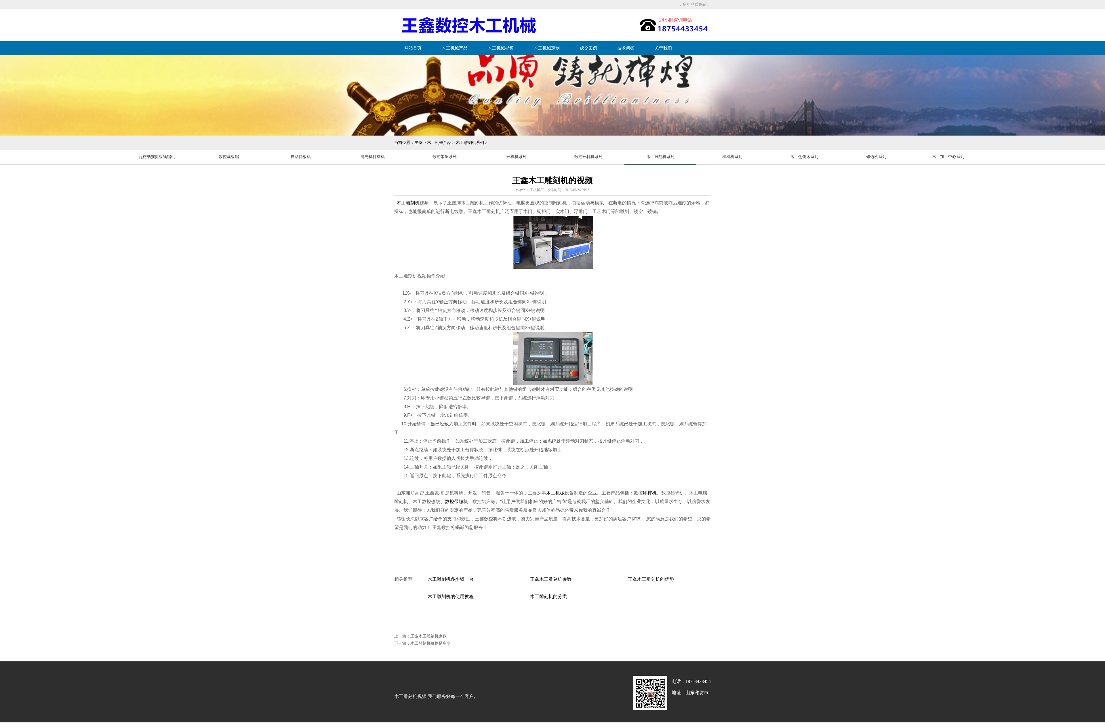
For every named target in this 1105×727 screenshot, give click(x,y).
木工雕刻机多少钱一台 (451, 579)
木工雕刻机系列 (470, 142)
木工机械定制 (547, 48)
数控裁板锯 (229, 157)
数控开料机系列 (588, 157)
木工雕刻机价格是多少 (430, 643)
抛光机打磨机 (373, 157)
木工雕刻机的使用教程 (451, 596)
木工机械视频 (501, 48)
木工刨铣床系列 (804, 157)
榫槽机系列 (732, 157)
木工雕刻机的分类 (548, 596)
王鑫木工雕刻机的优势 (651, 579)
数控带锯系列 (445, 157)
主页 (418, 142)
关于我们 (663, 48)
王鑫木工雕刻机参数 (550, 579)
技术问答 (626, 48)
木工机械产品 (455, 48)
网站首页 (413, 48)
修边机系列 (876, 157)
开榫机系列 (516, 157)
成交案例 (588, 48)
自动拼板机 (301, 157)
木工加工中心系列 (948, 157)
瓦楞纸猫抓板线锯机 (157, 157)
